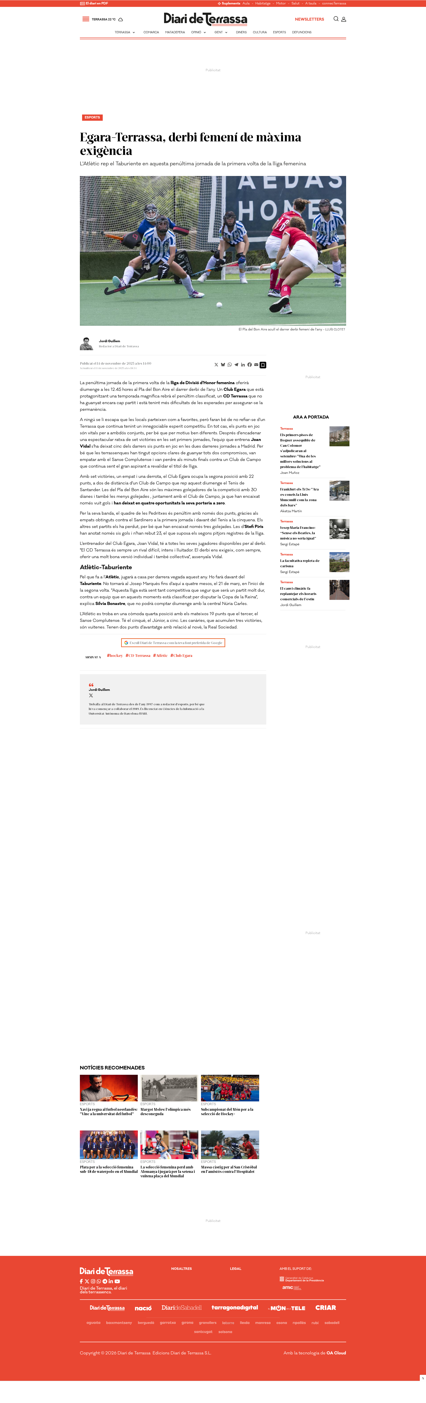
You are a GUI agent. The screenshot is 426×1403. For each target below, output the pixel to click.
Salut (296, 4)
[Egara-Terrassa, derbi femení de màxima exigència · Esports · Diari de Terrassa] (205, 19)
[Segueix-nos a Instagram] (93, 1281)
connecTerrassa (334, 4)
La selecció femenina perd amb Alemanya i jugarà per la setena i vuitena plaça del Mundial (167, 1171)
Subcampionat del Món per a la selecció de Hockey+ (227, 1111)
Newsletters (309, 19)
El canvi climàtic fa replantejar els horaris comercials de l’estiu (298, 593)
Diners (241, 32)
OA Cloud (336, 1353)
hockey (116, 655)
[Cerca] (336, 19)
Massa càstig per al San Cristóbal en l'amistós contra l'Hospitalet (229, 1169)
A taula (310, 4)
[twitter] (91, 695)
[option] (213, 254)
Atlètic (162, 655)
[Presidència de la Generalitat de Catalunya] (302, 1280)
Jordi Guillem (290, 605)
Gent (221, 32)
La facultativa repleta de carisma (300, 563)
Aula (246, 4)
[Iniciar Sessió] (343, 19)
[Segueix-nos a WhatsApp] (99, 1281)
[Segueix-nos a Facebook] (81, 1281)
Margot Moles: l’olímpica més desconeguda (165, 1111)
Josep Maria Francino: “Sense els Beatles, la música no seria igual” (298, 532)
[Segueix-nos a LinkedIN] (111, 1281)
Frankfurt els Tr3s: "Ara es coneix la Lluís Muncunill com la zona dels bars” (299, 497)
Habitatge (262, 4)
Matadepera (175, 32)
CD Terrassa (139, 655)
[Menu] (86, 19)
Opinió (199, 32)
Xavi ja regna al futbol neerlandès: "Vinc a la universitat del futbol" (108, 1111)
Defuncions (302, 32)
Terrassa (125, 32)
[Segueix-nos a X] (87, 1281)
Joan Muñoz (289, 473)
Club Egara (182, 655)
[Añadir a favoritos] (263, 365)
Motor (281, 4)
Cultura (260, 32)
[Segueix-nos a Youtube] (117, 1281)
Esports (279, 32)
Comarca (151, 32)
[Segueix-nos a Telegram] (105, 1281)
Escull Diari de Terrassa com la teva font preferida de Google (176, 642)
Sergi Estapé (289, 544)
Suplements (231, 4)
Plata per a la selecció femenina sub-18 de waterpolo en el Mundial (109, 1169)
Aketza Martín (291, 511)
